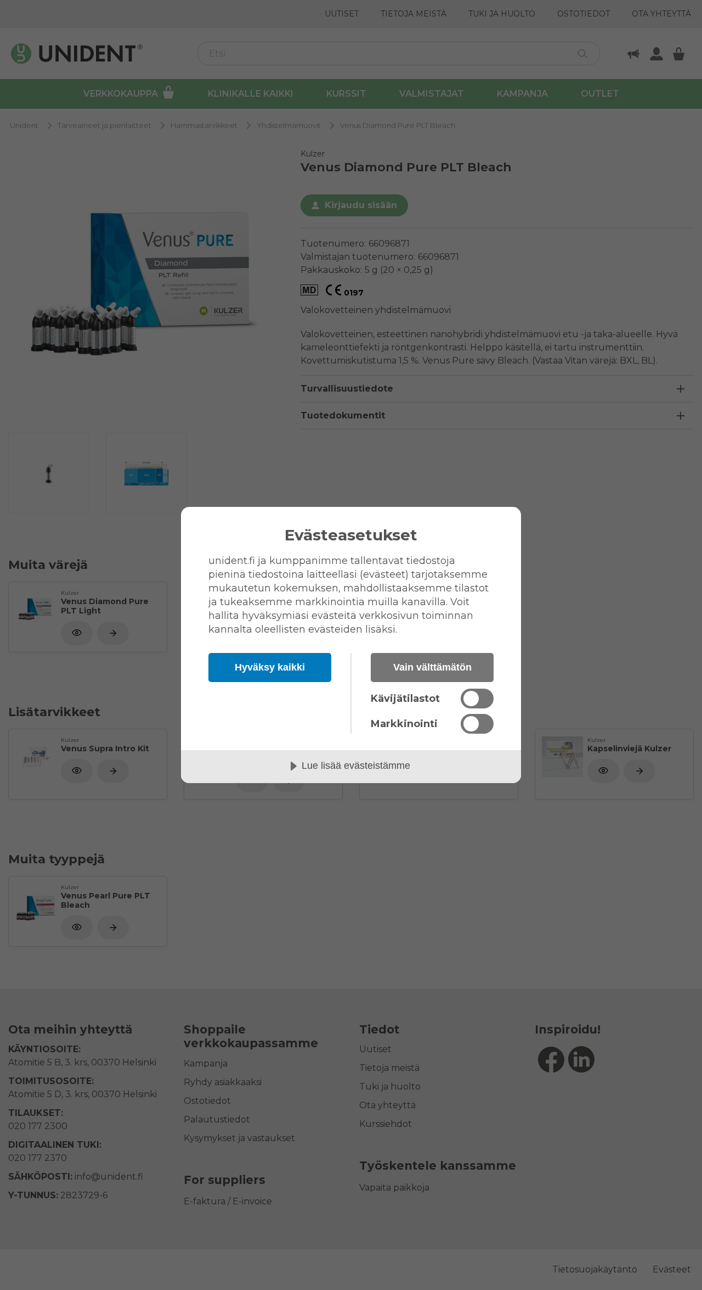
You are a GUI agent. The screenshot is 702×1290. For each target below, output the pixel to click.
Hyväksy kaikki (270, 667)
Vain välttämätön (432, 667)
